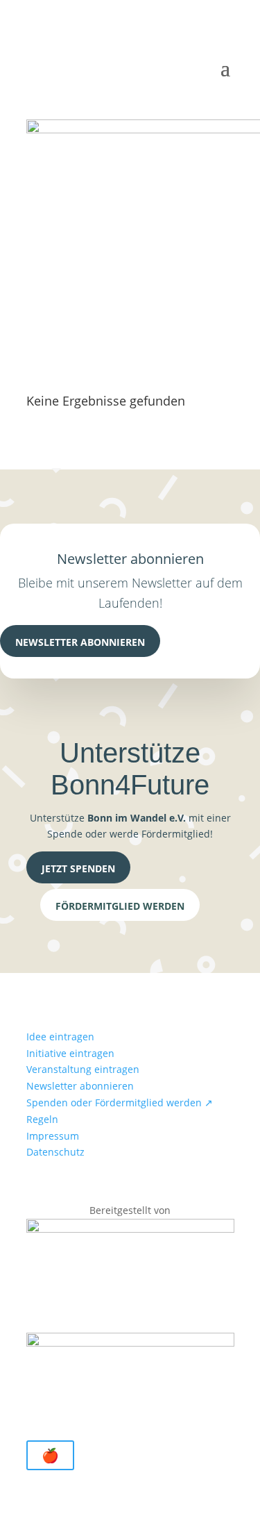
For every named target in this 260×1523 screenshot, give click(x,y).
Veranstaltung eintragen (82, 1069)
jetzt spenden (78, 868)
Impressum (52, 1135)
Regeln (42, 1119)
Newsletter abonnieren (80, 642)
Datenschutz (55, 1151)
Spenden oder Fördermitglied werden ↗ (119, 1102)
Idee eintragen (60, 1036)
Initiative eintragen (70, 1053)
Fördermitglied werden (119, 906)
